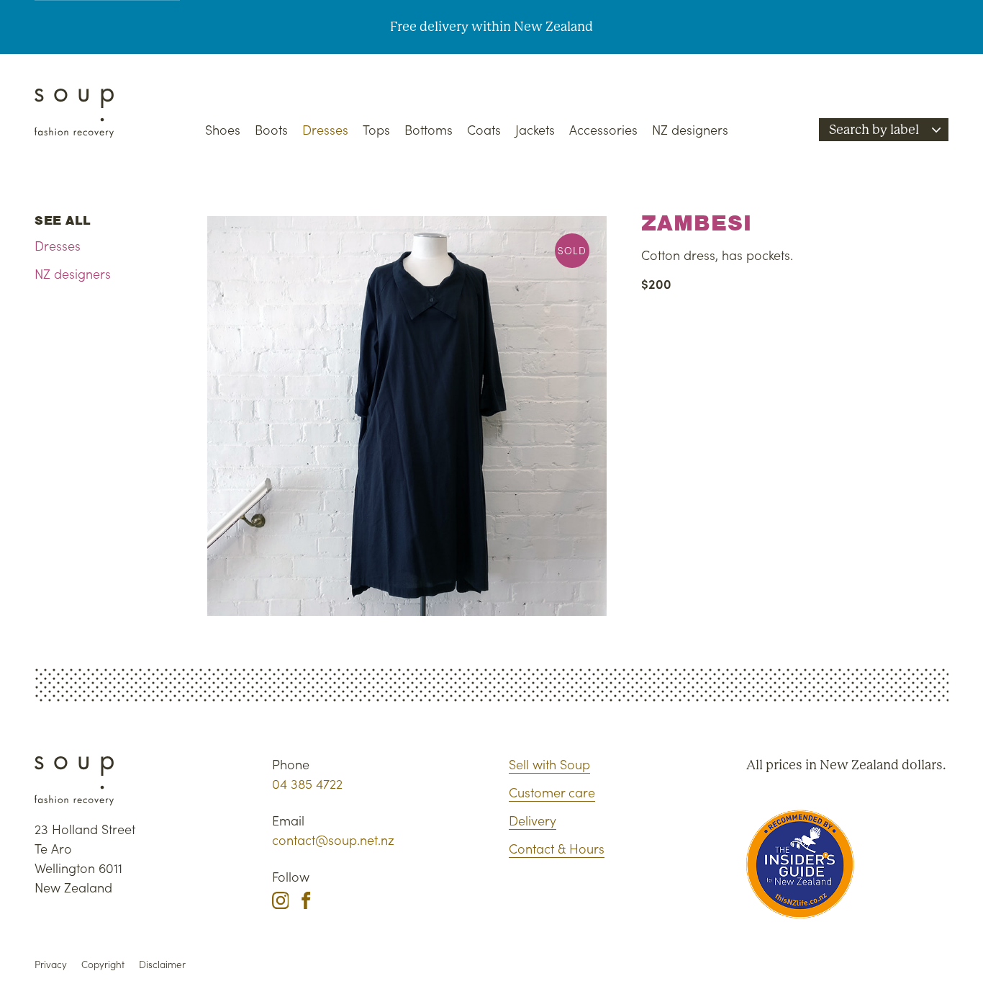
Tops (376, 129)
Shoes (222, 129)
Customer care (552, 792)
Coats (484, 129)
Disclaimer (162, 964)
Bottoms (428, 129)
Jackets (535, 129)
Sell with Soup (549, 764)
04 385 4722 (307, 783)
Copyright (102, 964)
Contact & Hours (556, 848)
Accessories (603, 129)
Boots (271, 129)
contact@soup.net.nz (333, 840)
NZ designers (690, 129)
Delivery (532, 820)
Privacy (51, 964)
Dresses (325, 129)
